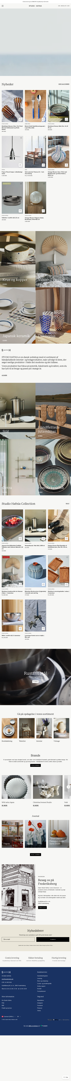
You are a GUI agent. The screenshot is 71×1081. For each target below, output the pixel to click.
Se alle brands (35, 765)
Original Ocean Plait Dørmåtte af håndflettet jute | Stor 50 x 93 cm (57, 546)
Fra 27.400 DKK (28, 175)
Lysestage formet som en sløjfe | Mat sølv (34, 636)
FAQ (3, 1003)
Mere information (8, 996)
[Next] (68, 787)
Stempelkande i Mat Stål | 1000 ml (35, 545)
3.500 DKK (50, 177)
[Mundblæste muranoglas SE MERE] (35, 42)
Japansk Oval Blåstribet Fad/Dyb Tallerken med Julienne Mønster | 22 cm (12, 547)
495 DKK (4, 131)
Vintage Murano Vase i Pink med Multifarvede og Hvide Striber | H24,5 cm (57, 173)
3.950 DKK (27, 221)
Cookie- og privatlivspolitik (44, 983)
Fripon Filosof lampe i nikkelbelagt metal (12, 172)
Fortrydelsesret (41, 991)
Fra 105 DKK (5, 637)
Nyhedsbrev (40, 1000)
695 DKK (50, 129)
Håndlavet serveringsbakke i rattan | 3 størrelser (58, 592)
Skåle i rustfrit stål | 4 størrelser (11, 635)
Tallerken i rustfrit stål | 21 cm (10, 217)
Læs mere (4, 375)
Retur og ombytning (42, 981)
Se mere (5, 284)
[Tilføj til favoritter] (21, 92)
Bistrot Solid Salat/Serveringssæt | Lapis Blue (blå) (35, 126)
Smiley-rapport (41, 986)
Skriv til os (42, 907)
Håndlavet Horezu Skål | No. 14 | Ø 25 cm (58, 126)
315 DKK (4, 550)
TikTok (39, 1010)
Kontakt (39, 988)
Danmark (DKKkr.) (9, 1016)
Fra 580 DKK (5, 595)
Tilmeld (53, 939)
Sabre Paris (27, 123)
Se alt (67, 503)
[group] (35, 1)
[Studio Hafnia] (35, 5)
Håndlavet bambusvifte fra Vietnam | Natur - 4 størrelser (12, 592)
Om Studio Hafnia (6, 1000)
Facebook (40, 1005)
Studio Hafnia (5, 123)
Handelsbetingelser (42, 976)
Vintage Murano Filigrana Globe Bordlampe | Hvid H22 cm (34, 218)
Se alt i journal (35, 854)
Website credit (14, 1019)
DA (18, 1016)
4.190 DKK (4, 175)
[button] (59, 6)
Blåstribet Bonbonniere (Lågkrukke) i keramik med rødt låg (35, 592)
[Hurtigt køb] (43, 165)
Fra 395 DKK (51, 595)
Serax (29, 843)
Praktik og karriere (7, 1008)
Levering (39, 978)
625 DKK (27, 547)
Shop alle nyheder (64, 84)
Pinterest (39, 1008)
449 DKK (27, 129)
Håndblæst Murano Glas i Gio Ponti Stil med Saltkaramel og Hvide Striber (12, 127)
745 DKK (50, 549)
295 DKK (27, 639)
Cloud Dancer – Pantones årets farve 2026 (57, 841)
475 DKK (27, 595)
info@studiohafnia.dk (7, 979)
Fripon (3, 169)
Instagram (40, 1003)
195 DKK (4, 219)
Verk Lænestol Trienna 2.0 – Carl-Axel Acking (34, 172)
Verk (26, 169)
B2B (3, 1005)
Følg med (40, 996)
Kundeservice (42, 972)
